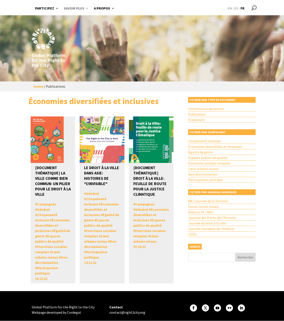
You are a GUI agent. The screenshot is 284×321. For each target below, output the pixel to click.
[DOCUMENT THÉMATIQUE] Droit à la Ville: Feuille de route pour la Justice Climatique (150, 181)
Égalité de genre (200, 152)
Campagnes (46, 204)
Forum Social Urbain (203, 206)
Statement (196, 120)
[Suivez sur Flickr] (229, 307)
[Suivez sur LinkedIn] (241, 307)
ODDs (192, 234)
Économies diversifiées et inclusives (52, 225)
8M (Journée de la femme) (208, 201)
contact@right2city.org (127, 312)
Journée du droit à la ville (207, 223)
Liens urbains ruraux (203, 168)
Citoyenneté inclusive (204, 141)
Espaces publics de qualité (207, 157)
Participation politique (205, 180)
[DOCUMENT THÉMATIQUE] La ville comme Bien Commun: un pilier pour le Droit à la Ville (53, 181)
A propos (102, 8)
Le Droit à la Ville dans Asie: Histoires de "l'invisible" (101, 175)
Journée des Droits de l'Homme (212, 217)
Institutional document (206, 108)
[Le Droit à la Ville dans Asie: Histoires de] (85, 157)
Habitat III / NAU (200, 212)
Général (43, 209)
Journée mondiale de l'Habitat (211, 228)
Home (38, 86)
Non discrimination (202, 174)
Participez (44, 8)
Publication (197, 114)
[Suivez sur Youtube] (217, 307)
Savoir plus (74, 8)
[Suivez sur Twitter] (205, 307)
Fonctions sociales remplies (209, 163)
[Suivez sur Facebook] (193, 307)
